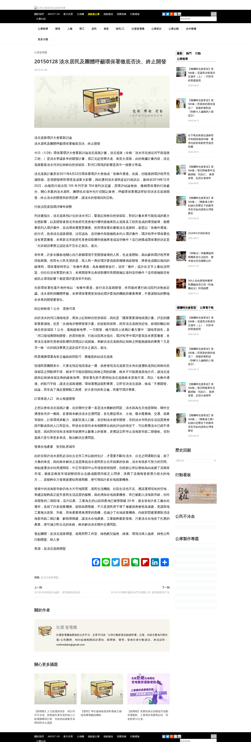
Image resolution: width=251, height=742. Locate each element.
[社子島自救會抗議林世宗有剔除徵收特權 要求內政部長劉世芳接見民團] (181, 138)
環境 (57, 28)
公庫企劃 (174, 28)
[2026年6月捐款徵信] (181, 235)
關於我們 (39, 14)
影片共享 (68, 14)
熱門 (189, 53)
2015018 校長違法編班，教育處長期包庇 (57, 592)
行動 (198, 53)
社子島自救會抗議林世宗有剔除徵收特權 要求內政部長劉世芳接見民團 (201, 141)
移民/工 (120, 28)
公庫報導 (43, 28)
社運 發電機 (66, 627)
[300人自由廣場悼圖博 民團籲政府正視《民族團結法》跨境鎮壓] (181, 283)
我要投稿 (121, 14)
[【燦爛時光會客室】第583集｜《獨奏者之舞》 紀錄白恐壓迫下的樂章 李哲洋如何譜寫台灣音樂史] (181, 200)
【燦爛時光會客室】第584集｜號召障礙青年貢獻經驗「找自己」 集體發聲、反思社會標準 (201, 172)
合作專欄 (191, 28)
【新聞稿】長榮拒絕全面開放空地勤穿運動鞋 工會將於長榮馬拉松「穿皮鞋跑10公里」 (147, 715)
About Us (54, 14)
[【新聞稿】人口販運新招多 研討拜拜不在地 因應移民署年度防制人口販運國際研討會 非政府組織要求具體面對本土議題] (55, 688)
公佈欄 (80, 14)
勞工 (82, 28)
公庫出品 (41, 18)
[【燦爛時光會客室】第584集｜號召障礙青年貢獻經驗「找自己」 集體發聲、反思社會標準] (181, 169)
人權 (69, 28)
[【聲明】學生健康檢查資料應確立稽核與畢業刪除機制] (102, 688)
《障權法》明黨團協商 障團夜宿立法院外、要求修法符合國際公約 (202, 256)
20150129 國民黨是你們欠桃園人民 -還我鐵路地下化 (140, 592)
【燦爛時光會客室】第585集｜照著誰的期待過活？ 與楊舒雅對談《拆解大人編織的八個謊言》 (201, 107)
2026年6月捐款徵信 (199, 233)
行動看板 (135, 14)
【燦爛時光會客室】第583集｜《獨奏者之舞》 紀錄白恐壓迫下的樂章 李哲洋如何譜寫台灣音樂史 (201, 205)
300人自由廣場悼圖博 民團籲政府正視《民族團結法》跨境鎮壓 (201, 284)
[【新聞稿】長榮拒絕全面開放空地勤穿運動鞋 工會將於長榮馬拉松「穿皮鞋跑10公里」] (148, 688)
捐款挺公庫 (94, 14)
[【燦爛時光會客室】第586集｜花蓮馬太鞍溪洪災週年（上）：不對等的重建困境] (181, 71)
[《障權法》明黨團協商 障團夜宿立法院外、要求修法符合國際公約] (181, 256)
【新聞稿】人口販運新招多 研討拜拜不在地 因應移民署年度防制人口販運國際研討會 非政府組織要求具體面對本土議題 (54, 717)
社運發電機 (138, 28)
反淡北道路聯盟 (49, 577)
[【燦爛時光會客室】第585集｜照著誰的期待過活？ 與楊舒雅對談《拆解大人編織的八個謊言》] (181, 103)
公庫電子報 (207, 307)
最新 (179, 53)
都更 (106, 28)
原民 (94, 28)
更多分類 (43, 39)
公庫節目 (156, 28)
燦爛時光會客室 (186, 307)
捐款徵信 (108, 14)
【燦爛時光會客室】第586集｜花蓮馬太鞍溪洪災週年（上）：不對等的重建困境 (201, 74)
